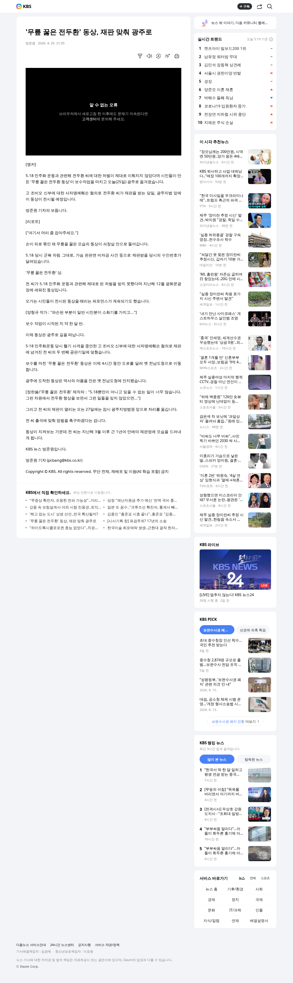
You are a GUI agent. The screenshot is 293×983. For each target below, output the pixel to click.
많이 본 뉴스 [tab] (216, 759)
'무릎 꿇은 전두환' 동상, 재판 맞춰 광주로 (63, 520)
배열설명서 (259, 920)
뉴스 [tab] (242, 878)
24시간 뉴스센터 (62, 945)
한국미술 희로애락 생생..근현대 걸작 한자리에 (143, 527)
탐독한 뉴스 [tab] (254, 759)
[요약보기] (140, 56)
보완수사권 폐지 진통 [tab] (218, 630)
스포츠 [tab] (265, 878)
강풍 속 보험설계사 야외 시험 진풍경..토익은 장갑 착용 (65, 507)
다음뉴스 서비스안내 (31, 945)
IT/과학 (235, 910)
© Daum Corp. (27, 966)
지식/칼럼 (211, 920)
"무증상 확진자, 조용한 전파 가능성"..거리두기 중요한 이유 (65, 500)
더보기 (234, 721)
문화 (211, 910)
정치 (235, 899)
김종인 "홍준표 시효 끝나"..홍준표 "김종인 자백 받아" (143, 514)
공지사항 (84, 945)
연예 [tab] (253, 878)
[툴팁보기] (271, 39)
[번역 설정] (158, 56)
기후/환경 (235, 889)
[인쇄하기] (176, 56)
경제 (211, 899)
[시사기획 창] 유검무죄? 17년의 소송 (137, 520)
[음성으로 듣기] (149, 56)
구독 (246, 6)
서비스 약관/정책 (107, 945)
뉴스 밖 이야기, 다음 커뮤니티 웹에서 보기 (243, 22)
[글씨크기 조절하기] (167, 56)
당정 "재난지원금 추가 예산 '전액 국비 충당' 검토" (143, 500)
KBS (27, 6)
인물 (259, 910)
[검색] (271, 6)
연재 (235, 920)
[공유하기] (259, 6)
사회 (259, 889)
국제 (259, 899)
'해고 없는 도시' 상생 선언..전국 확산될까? (64, 514)
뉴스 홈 (211, 889)
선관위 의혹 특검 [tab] (253, 630)
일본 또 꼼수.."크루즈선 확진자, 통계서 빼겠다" (143, 507)
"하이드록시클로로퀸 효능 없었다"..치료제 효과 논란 (65, 527)
